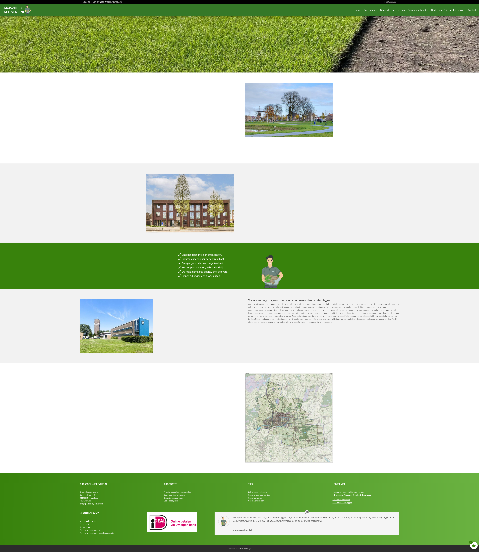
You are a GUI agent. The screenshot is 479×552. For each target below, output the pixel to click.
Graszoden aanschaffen (156, 391)
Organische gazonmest (173, 498)
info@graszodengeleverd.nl (91, 504)
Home (358, 9)
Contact (472, 9)
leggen (222, 97)
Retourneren (85, 527)
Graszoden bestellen (341, 499)
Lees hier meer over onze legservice (168, 150)
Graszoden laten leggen (392, 9)
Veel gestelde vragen (88, 521)
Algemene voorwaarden (90, 530)
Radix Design (245, 548)
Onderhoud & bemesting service (448, 9)
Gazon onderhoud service (259, 495)
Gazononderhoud (417, 9)
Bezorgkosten (85, 524)
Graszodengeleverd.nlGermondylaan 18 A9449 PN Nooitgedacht (89, 495)
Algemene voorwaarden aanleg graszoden (97, 533)
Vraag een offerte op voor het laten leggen (275, 335)
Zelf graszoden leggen (257, 492)
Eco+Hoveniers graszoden (174, 495)
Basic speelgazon (171, 501)
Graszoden (369, 9)
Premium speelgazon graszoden (177, 492)
